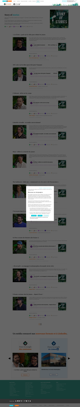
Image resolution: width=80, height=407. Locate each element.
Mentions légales (51, 405)
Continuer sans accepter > (47, 187)
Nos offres (18, 1)
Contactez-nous (34, 405)
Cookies (67, 405)
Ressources (34, 1)
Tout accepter (34, 215)
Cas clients (30, 1)
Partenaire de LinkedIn (24, 1)
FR (74, 0)
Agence (14, 1)
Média (38, 1)
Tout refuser (40, 215)
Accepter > (41, 187)
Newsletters (42, 1)
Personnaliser (46, 215)
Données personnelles (60, 405)
